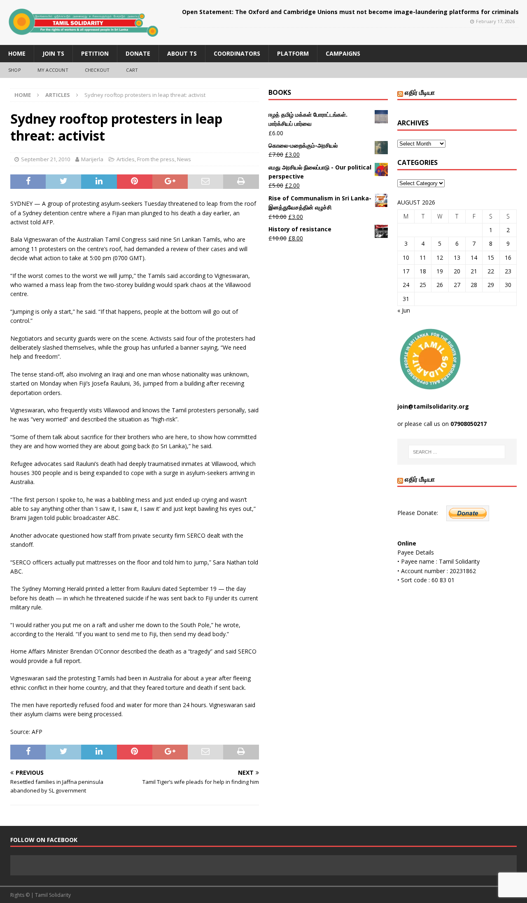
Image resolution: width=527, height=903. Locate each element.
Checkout (97, 70)
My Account (52, 70)
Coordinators (237, 53)
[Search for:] (457, 452)
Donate (138, 53)
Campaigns (343, 53)
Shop (14, 70)
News (184, 159)
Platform (293, 53)
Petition (95, 53)
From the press (156, 159)
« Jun (403, 310)
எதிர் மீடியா (420, 92)
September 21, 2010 (45, 159)
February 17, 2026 (495, 21)
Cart (132, 70)
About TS (182, 53)
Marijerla (92, 159)
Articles (126, 159)
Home (17, 53)
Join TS (53, 53)
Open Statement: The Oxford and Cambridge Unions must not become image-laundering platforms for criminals (350, 12)
